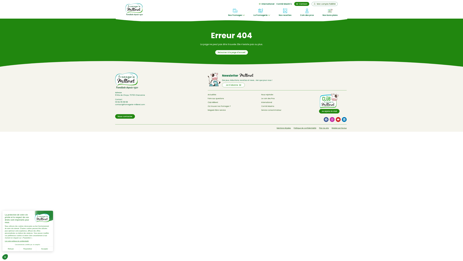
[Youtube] (338, 119)
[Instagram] (332, 119)
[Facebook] (326, 119)
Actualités (212, 94)
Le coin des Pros (268, 98)
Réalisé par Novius (339, 128)
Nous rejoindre (267, 94)
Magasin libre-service (217, 110)
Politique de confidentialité (305, 128)
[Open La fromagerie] (269, 15)
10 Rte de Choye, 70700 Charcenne (130, 95)
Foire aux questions (216, 98)
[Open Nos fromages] (244, 15)
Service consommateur (271, 110)
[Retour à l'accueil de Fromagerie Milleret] (141, 9)
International (266, 102)
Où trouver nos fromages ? (219, 106)
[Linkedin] (344, 119)
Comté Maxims (267, 106)
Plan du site (324, 128)
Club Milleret (213, 102)
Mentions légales (284, 128)
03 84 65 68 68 (121, 102)
